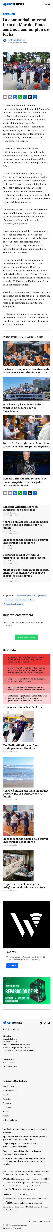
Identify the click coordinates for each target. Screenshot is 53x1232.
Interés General (9, 1090)
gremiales (42, 596)
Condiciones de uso (10, 1066)
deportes (31, 1174)
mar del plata (8, 600)
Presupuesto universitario (13, 604)
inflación (38, 1186)
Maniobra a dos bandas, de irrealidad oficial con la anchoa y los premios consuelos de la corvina (26, 572)
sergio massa (38, 1203)
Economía (7, 1107)
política (31, 600)
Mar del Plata (8, 14)
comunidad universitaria (26, 596)
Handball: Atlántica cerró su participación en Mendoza (20, 508)
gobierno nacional (31, 1183)
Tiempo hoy (19, 1207)
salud (22, 1203)
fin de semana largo (9, 1183)
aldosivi (5, 1171)
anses (11, 1171)
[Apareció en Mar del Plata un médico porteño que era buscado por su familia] (18, 772)
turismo (29, 1206)
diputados (41, 1175)
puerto (16, 1203)
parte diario (27, 1199)
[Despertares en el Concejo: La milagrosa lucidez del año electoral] (18, 866)
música (33, 1195)
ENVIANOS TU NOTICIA (26, 637)
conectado (24, 622)
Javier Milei (26, 1189)
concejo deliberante (42, 1171)
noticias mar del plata (12, 1198)
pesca (34, 1199)
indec (32, 1186)
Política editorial (9, 1063)
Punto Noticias (18, 40)
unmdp (40, 1207)
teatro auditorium (8, 1207)
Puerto (6, 1116)
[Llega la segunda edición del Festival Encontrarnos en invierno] (18, 820)
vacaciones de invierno (10, 1210)
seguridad (29, 1203)
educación (34, 1179)
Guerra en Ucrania (8, 1186)
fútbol (19, 1182)
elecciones (44, 1178)
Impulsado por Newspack (12, 1228)
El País (5, 1095)
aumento (24, 1171)
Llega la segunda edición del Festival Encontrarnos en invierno (25, 541)
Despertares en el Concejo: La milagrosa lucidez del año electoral (24, 556)
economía (9, 1178)
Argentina (18, 1171)
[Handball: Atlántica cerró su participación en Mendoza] (18, 727)
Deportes (7, 1103)
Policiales (7, 1099)
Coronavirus (10, 1174)
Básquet (30, 1171)
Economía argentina (22, 1179)
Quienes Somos (8, 1059)
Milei (28, 1195)
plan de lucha (21, 600)
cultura (22, 1174)
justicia (33, 1189)
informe (45, 1186)
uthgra (46, 1207)
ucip (35, 1207)
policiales (41, 1198)
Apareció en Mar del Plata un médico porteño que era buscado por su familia (26, 524)
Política (6, 1111)
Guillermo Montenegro (22, 1186)
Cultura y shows (10, 1120)
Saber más (12, 965)
